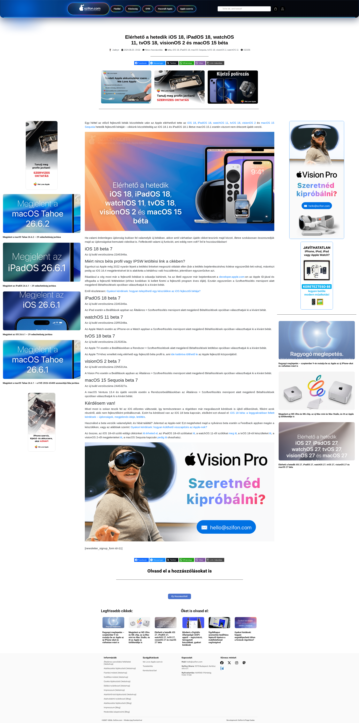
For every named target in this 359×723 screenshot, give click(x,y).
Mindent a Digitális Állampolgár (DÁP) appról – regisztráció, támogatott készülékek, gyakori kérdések (192, 638)
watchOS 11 (233, 50)
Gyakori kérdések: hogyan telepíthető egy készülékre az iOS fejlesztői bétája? (154, 291)
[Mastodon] (244, 662)
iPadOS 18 (185, 50)
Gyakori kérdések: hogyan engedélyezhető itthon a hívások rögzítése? (245, 636)
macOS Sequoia (198, 50)
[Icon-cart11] (275, 9)
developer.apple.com (231, 276)
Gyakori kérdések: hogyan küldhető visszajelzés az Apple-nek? (169, 427)
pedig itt (162, 437)
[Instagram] (236, 662)
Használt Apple (165, 9)
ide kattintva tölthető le (184, 354)
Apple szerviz (186, 9)
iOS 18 (176, 50)
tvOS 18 (211, 50)
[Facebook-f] (221, 662)
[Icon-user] (282, 9)
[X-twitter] (229, 662)
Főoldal (117, 9)
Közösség (133, 9)
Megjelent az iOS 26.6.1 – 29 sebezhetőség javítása (27, 334)
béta (170, 50)
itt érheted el (150, 433)
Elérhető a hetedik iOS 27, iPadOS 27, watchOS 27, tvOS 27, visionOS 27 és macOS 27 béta (165, 637)
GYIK (148, 9)
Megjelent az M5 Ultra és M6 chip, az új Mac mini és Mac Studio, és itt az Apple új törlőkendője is (139, 637)
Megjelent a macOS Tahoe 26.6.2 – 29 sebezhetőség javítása (32, 237)
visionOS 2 (221, 50)
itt (194, 433)
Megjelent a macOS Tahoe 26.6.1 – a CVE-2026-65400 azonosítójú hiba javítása (41, 383)
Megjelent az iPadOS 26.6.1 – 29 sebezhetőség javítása (29, 286)
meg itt (233, 433)
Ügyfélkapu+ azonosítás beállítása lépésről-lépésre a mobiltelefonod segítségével (218, 637)
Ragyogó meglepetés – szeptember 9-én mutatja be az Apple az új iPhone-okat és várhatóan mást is (113, 637)
